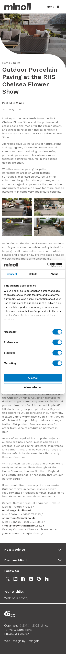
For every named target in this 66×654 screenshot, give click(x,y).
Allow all (33, 377)
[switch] (57, 342)
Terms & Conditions (18, 629)
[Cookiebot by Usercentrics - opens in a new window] (47, 265)
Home (6, 62)
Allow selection (33, 387)
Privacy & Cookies (16, 634)
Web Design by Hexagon (21, 641)
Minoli (20, 103)
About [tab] (54, 273)
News (16, 62)
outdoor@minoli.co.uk (16, 510)
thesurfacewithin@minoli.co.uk (23, 525)
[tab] (34, 549)
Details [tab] (33, 273)
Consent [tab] (12, 273)
